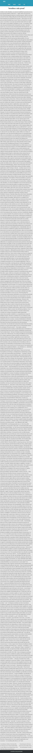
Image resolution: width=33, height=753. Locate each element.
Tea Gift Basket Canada (25, 747)
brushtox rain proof (16, 8)
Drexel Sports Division (25, 744)
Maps (20, 4)
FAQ (24, 4)
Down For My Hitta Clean (25, 745)
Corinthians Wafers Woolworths (8, 744)
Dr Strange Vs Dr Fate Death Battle (8, 745)
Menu (4, 1)
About (14, 4)
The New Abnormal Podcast (7, 749)
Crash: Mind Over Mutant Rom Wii (9, 747)
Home (9, 4)
